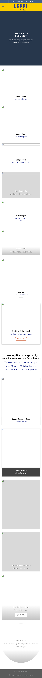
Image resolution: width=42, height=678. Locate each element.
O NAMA (12, 2)
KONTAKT (20, 2)
